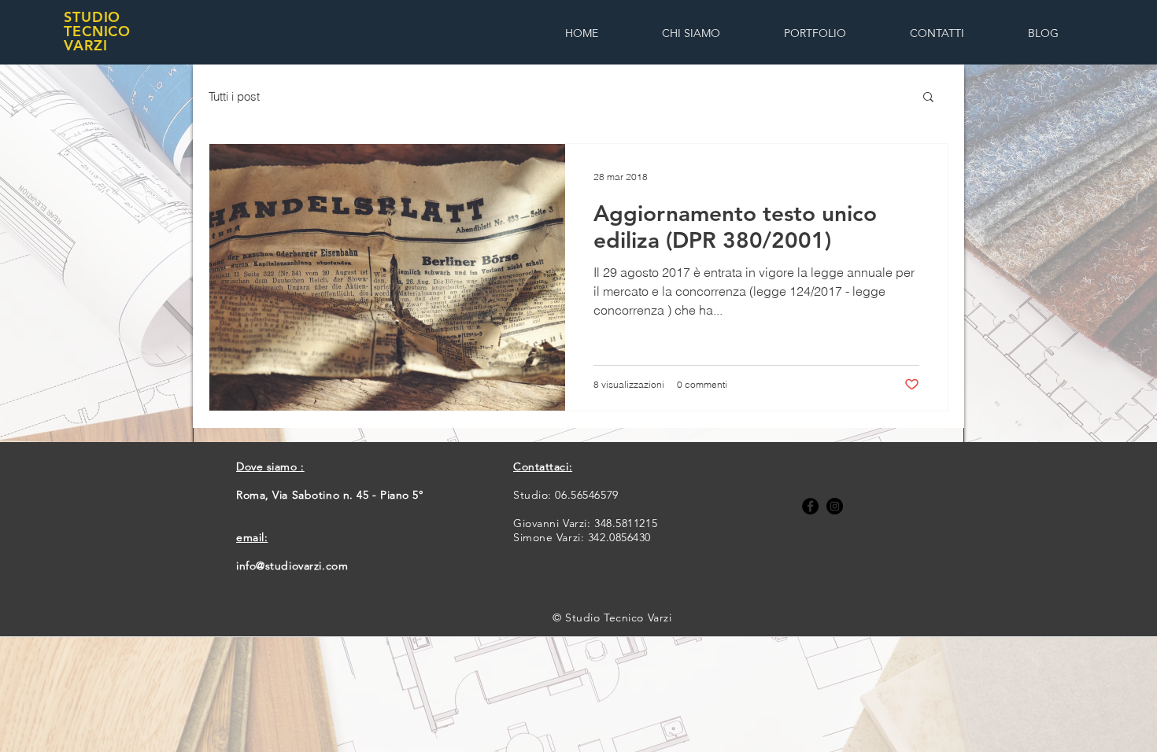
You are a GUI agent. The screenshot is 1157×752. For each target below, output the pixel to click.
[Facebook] (810, 506)
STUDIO (92, 17)
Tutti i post (234, 96)
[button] (928, 98)
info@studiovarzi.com (292, 565)
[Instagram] (834, 506)
